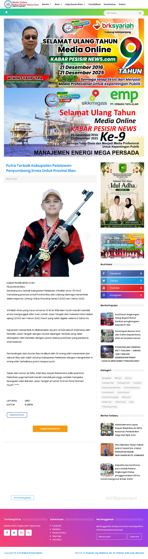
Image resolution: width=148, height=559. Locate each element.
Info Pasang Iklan (22, 497)
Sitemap (56, 536)
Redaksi (56, 529)
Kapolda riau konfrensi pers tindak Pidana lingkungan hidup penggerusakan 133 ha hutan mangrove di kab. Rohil (120, 472)
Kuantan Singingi (110, 397)
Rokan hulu (120, 402)
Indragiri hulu (124, 382)
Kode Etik (56, 525)
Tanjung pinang (109, 406)
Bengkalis (106, 378)
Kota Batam (108, 392)
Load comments (50, 428)
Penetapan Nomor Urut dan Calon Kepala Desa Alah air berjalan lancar (127, 335)
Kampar (137, 382)
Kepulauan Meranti (111, 387)
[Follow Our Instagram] (21, 533)
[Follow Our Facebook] (7, 533)
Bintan (118, 378)
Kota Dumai (123, 392)
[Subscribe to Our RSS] (29, 533)
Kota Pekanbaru (131, 387)
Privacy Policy (59, 532)
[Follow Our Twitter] (14, 533)
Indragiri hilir (108, 382)
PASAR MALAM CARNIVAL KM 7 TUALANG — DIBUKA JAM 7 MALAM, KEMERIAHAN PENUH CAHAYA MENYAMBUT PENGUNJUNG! (121, 354)
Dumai (128, 378)
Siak (131, 402)
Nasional (126, 397)
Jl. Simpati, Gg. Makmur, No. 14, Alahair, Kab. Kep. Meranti (113, 552)
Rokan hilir (107, 402)
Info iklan (56, 539)
